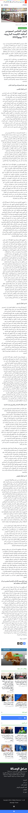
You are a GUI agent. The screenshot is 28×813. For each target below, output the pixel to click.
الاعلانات (25, 789)
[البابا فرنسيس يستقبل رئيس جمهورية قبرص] (7, 697)
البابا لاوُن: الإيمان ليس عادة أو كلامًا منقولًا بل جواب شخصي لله (8, 754)
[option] (14, 656)
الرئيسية (24, 24)
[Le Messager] (15, 5)
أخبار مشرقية (18, 24)
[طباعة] (18, 643)
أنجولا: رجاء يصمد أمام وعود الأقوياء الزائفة (15, 660)
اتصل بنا (25, 792)
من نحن (25, 782)
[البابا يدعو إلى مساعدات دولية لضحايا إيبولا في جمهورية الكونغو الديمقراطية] (21, 748)
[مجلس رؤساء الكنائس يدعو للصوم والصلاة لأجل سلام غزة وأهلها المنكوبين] (21, 697)
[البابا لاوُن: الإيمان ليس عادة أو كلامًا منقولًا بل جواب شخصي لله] (7, 748)
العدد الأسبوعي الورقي (22, 787)
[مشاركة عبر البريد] (21, 643)
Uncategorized (22, 28)
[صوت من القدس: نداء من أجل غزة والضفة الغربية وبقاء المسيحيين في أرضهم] (7, 730)
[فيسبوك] (24, 643)
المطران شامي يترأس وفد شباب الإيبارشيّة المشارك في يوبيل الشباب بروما (21, 682)
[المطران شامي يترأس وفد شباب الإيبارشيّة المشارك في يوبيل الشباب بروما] (21, 676)
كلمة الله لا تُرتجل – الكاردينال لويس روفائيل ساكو (13, 1)
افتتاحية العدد (24, 785)
